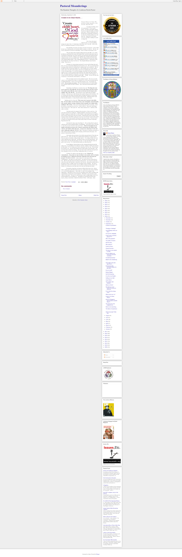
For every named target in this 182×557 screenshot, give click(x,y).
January (108, 329)
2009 (106, 347)
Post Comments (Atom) (83, 200)
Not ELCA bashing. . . (110, 274)
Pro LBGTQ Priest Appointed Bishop (111, 500)
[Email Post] (79, 182)
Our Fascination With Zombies (110, 539)
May (107, 321)
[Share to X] (84, 182)
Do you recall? (109, 270)
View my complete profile (108, 152)
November (108, 219)
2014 (106, 337)
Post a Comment (66, 188)
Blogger (97, 554)
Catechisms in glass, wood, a (109, 66)
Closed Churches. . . (110, 248)
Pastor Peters (111, 133)
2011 (106, 343)
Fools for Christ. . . (110, 246)
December (108, 217)
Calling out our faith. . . (111, 278)
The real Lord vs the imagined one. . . (110, 304)
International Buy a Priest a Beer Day (111, 525)
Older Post (96, 195)
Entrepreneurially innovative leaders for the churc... (111, 267)
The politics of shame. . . (111, 240)
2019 (106, 214)
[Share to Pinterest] (87, 182)
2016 (106, 333)
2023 (106, 206)
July (107, 317)
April (107, 323)
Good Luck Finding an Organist (110, 470)
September (108, 223)
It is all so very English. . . (111, 276)
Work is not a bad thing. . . (112, 306)
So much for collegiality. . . (111, 233)
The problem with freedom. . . (110, 282)
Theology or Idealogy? (111, 228)
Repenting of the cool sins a (109, 63)
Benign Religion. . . (110, 272)
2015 (106, 335)
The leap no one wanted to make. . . (111, 251)
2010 (106, 345)
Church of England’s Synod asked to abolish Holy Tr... (111, 300)
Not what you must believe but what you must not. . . (111, 288)
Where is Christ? (109, 285)
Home (80, 195)
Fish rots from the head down (109, 60)
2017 (106, 331)
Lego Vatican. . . (109, 279)
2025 (106, 202)
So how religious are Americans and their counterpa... (111, 254)
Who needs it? (109, 244)
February (108, 327)
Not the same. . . (109, 242)
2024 (106, 204)
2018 (106, 216)
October (108, 221)
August (107, 315)
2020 (106, 212)
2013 (106, 339)
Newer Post (64, 195)
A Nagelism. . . (106, 485)
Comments (107, 357)
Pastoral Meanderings (73, 6)
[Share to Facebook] (85, 182)
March (107, 325)
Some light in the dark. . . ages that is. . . (111, 263)
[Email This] (81, 182)
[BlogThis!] (82, 182)
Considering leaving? (110, 257)
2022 (106, 208)
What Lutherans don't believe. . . (110, 516)
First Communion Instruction (109, 477)
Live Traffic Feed (111, 41)
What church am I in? (110, 294)
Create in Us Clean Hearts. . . (110, 297)
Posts (106, 355)
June (107, 319)
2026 (106, 200)
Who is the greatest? (110, 238)
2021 (106, 210)
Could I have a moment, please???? (111, 236)
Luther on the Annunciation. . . (110, 532)
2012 (106, 341)
